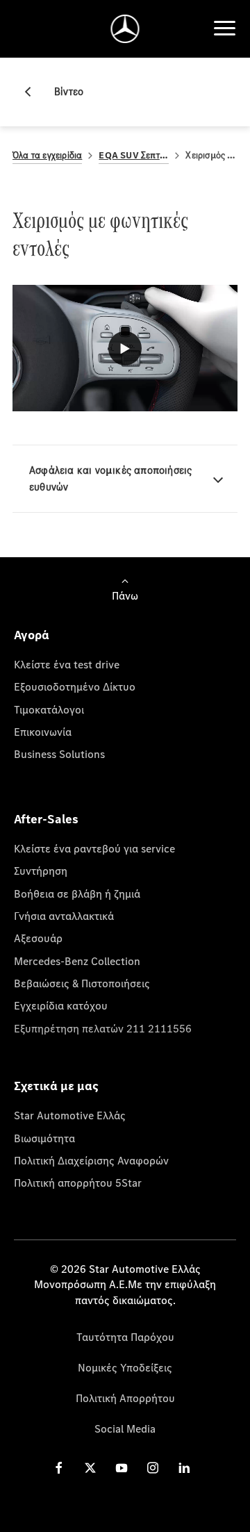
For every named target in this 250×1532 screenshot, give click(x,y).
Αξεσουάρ (38, 938)
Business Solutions (59, 754)
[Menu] (224, 28)
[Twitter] (90, 1467)
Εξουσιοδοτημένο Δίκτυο (74, 686)
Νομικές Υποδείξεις (125, 1367)
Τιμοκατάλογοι (49, 709)
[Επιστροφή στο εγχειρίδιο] (33, 92)
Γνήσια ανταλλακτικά (64, 916)
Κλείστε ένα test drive (66, 664)
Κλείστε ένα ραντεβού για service (94, 848)
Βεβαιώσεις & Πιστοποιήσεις (82, 983)
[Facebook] (59, 1467)
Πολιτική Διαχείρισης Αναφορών (91, 1160)
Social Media (125, 1428)
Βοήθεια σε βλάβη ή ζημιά (77, 893)
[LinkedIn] (184, 1467)
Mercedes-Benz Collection (77, 961)
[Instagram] (152, 1467)
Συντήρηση (40, 871)
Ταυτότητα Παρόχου (125, 1337)
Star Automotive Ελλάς (70, 1115)
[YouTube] (121, 1467)
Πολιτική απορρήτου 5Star (78, 1182)
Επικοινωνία (43, 732)
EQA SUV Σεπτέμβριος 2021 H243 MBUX (134, 155)
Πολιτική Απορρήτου (125, 1398)
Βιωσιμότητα (44, 1138)
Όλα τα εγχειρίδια (47, 155)
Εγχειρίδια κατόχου (61, 1005)
